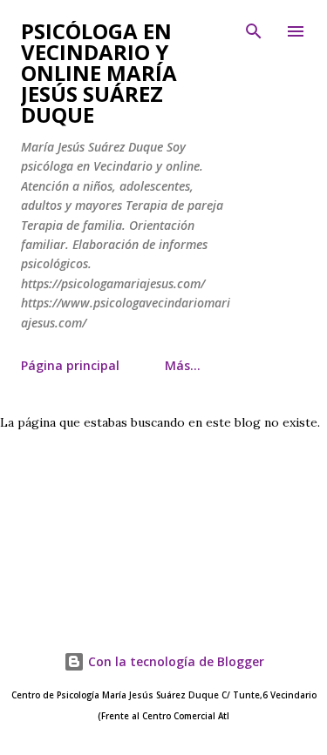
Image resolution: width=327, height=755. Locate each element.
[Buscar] (253, 31)
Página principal (70, 365)
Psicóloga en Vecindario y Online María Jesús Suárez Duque (99, 73)
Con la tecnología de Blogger (174, 661)
